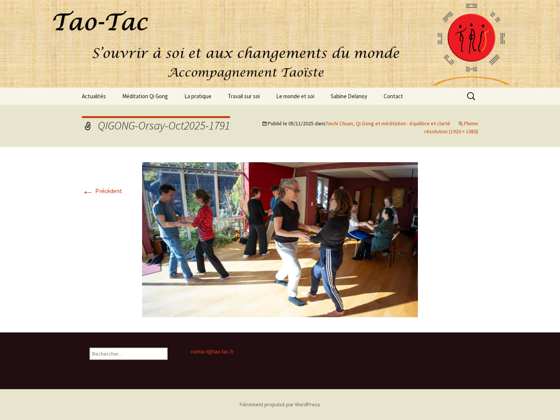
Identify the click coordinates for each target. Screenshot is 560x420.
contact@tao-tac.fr (212, 351)
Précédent (102, 191)
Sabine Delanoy (349, 96)
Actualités (94, 96)
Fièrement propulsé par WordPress (280, 404)
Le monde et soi (295, 96)
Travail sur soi (244, 96)
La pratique (197, 96)
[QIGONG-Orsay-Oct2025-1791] (280, 239)
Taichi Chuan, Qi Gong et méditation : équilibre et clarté (388, 123)
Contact (393, 96)
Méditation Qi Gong (145, 96)
